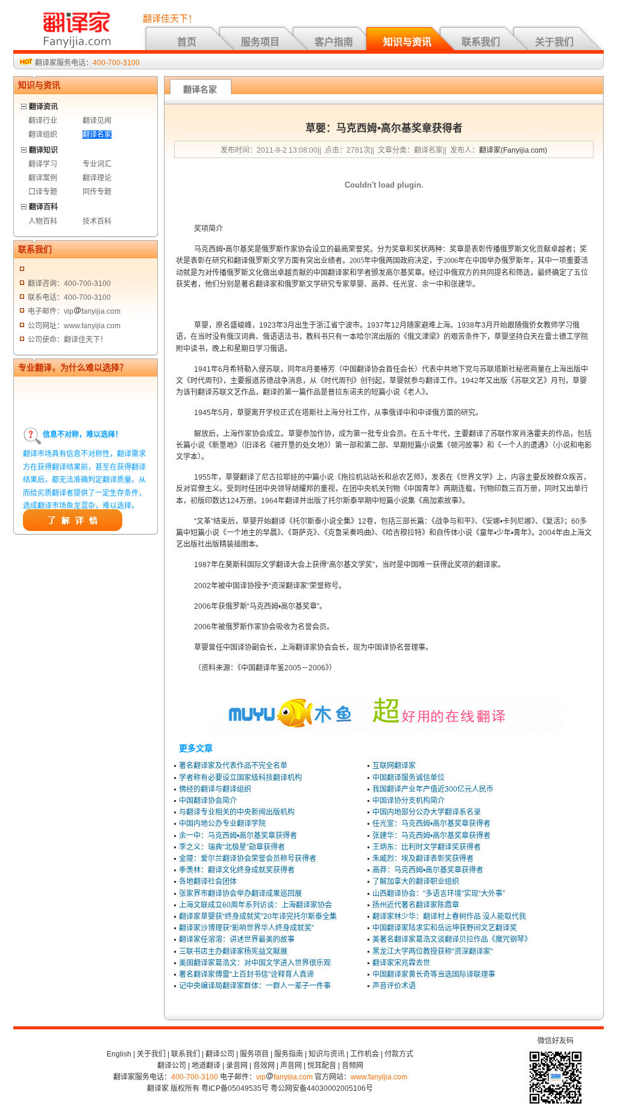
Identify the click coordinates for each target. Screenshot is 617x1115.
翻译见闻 (97, 120)
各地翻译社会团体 (208, 881)
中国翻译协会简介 (208, 800)
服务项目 (260, 42)
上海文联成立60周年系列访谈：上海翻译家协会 (255, 905)
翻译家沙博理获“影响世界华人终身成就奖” (246, 928)
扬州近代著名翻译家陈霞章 (415, 905)
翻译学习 (42, 164)
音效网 (264, 1065)
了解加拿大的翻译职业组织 (415, 881)
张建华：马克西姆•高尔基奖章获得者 (431, 835)
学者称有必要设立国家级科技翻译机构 (240, 778)
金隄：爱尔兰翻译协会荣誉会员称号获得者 (247, 858)
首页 (186, 42)
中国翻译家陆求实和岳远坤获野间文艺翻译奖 (444, 928)
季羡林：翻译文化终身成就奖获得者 (237, 870)
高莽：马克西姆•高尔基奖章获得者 (427, 870)
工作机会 (364, 1054)
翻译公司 (219, 1054)
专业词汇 (97, 164)
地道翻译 (206, 1065)
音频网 (352, 1065)
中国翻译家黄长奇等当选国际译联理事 (433, 974)
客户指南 (334, 42)
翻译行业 (42, 120)
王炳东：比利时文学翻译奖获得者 (426, 847)
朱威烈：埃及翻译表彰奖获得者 (423, 858)
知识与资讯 (407, 42)
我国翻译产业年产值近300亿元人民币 (432, 789)
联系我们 (481, 42)
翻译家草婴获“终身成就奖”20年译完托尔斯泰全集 (258, 916)
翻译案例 (42, 178)
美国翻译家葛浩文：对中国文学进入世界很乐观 (255, 963)
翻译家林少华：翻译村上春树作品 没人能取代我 (449, 916)
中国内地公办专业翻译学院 (222, 823)
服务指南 (288, 1054)
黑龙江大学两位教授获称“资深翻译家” (432, 951)
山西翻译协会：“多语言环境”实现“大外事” (438, 893)
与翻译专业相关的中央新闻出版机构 (237, 812)
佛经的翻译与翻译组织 (215, 789)
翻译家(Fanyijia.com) (513, 150)
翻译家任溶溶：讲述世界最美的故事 (237, 939)
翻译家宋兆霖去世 (401, 963)
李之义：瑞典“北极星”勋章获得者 (232, 847)
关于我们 (554, 42)
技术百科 (97, 221)
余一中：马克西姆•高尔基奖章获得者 (238, 835)
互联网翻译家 (394, 765)
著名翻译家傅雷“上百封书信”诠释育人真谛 (246, 974)
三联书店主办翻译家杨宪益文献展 (233, 951)
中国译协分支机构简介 (408, 800)
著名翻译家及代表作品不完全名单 (233, 765)
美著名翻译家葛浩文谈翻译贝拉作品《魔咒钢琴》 (451, 939)
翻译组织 (42, 134)
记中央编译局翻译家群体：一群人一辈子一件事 (255, 986)
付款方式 (398, 1054)
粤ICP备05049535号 (235, 1088)
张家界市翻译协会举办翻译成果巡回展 (240, 893)
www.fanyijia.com (379, 1077)
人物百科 (42, 221)
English (119, 1054)
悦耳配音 (321, 1065)
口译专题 (42, 192)
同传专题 (97, 192)
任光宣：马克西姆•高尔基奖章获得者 (431, 823)
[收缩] (24, 104)
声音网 (291, 1065)
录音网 (237, 1065)
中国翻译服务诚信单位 (408, 778)
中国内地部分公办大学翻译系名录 (426, 812)
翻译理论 (97, 178)
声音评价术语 (394, 986)
